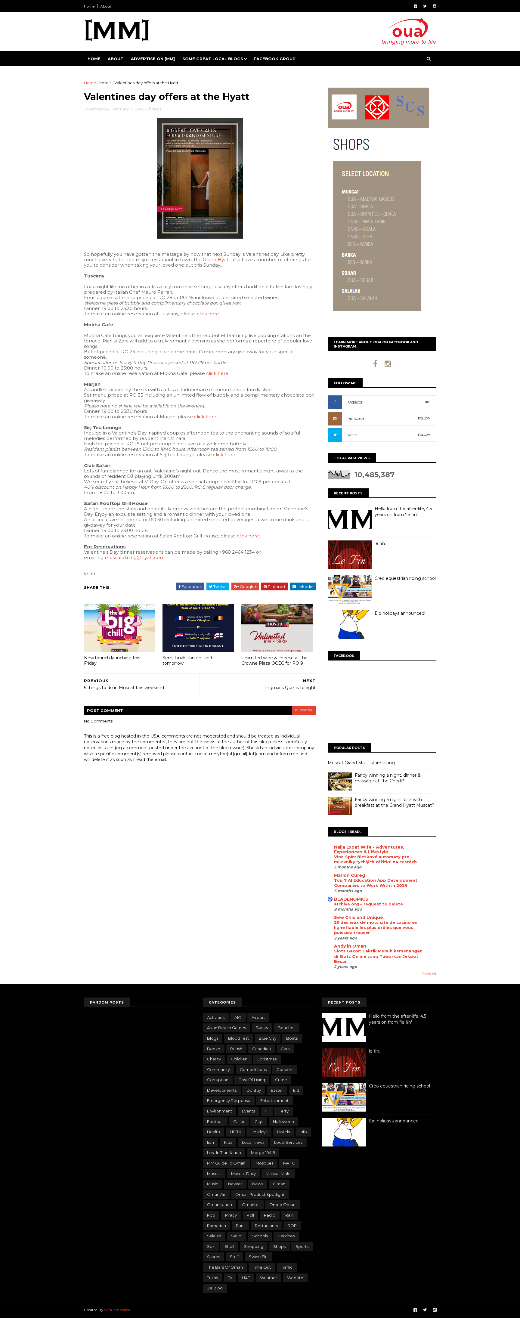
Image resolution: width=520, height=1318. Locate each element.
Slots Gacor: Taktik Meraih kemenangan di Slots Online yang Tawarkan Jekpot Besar (378, 956)
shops (279, 1246)
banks (262, 1027)
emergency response (228, 1100)
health (213, 1131)
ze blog (215, 1288)
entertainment (274, 1100)
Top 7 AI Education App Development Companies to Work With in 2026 (375, 883)
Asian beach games (226, 1027)
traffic (286, 1267)
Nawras (235, 1183)
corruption (217, 1079)
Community (218, 1069)
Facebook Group (275, 58)
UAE (246, 1277)
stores (213, 1256)
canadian (261, 1048)
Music (212, 1183)
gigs (259, 1121)
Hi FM (235, 1131)
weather (268, 1277)
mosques (264, 1163)
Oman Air (216, 1194)
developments (222, 1090)
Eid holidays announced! (400, 613)
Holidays (259, 1131)
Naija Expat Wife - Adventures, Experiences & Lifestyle (369, 849)
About (105, 6)
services (286, 1235)
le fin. (380, 543)
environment (219, 1111)
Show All (429, 974)
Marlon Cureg (349, 875)
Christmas (267, 1059)
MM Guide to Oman (226, 1163)
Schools (260, 1235)
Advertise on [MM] (153, 58)
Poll (250, 1215)
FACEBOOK (355, 402)
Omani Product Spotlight (259, 1194)
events (248, 1111)
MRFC (289, 1163)
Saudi (236, 1235)
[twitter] (425, 6)
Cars (285, 1048)
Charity (214, 1059)
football (215, 1121)
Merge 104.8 (263, 1152)
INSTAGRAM (356, 418)
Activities (215, 1017)
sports (302, 1246)
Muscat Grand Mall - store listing (361, 763)
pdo (211, 1215)
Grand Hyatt (216, 259)
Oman (279, 1183)
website (295, 1277)
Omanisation (219, 1204)
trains (212, 1277)
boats (292, 1038)
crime (281, 1079)
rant (240, 1225)
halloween (283, 1121)
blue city (267, 1038)
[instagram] (434, 6)
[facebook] (415, 6)
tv (230, 1277)
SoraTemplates (117, 1309)
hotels (105, 82)
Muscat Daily (243, 1173)
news (257, 1183)
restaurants (266, 1225)
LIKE (427, 402)
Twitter (353, 435)
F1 (266, 1111)
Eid (296, 1090)
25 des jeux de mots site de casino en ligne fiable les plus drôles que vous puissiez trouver (375, 927)
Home (89, 6)
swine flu (258, 1256)
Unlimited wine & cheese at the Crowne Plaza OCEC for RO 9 (274, 660)
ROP (292, 1225)
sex (211, 1246)
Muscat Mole (278, 1173)
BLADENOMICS (351, 899)
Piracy (231, 1215)
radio (269, 1215)
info (303, 1131)
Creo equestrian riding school (405, 578)
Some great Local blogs (212, 58)
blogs (212, 1038)
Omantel (250, 1204)
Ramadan (216, 1225)
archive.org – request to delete (368, 904)
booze (213, 1048)
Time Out (262, 1267)
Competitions (253, 1069)
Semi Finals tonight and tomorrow (187, 660)
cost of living (251, 1079)
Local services (288, 1142)
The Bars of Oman (225, 1267)
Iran (210, 1142)
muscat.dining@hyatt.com (135, 557)
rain (289, 1215)
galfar (239, 1121)
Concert (285, 1069)
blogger (304, 710)
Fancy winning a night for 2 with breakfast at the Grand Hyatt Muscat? (394, 802)
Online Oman (282, 1204)
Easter (277, 1090)
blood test (238, 1038)
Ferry (283, 1111)
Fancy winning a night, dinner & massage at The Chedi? (388, 778)
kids (228, 1142)
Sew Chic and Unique (358, 917)
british (236, 1048)
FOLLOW (424, 418)
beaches (286, 1027)
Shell (229, 1246)
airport (258, 1017)
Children (239, 1059)
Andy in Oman (350, 946)
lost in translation (224, 1152)
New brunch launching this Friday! (112, 660)
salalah (214, 1235)
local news (253, 1142)
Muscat (214, 1173)
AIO (238, 1017)
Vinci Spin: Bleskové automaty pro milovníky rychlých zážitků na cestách (375, 859)
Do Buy (253, 1090)
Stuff (234, 1256)
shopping (253, 1246)
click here (208, 314)
